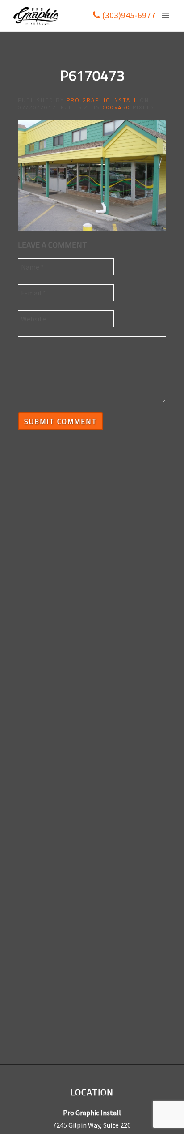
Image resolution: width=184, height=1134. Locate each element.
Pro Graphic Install (102, 100)
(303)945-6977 (127, 15)
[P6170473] (92, 174)
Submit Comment (60, 421)
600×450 (116, 107)
